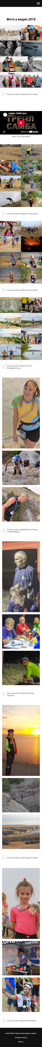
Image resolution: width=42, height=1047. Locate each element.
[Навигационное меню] (38, 3)
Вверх (20, 1041)
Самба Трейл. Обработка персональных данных (21, 1033)
